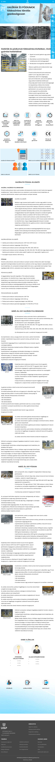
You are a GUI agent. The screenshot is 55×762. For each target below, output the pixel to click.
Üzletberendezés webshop (34, 734)
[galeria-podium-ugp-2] (27, 32)
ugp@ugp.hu (6, 735)
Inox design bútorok (23, 749)
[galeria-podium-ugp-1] (9, 32)
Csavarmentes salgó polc (6, 742)
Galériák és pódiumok (24, 742)
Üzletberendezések (23, 747)
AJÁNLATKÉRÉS (27, 688)
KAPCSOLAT (45, 688)
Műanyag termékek (23, 744)
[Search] (53, 1)
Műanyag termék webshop (34, 729)
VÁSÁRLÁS (9, 688)
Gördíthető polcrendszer (6, 747)
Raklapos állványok (5, 749)
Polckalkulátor (41, 747)
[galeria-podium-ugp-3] (46, 32)
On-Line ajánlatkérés (42, 744)
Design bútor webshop (33, 732)
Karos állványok (4, 752)
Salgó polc (3, 744)
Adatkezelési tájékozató (43, 752)
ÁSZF (39, 749)
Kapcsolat (40, 742)
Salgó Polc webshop (33, 727)
